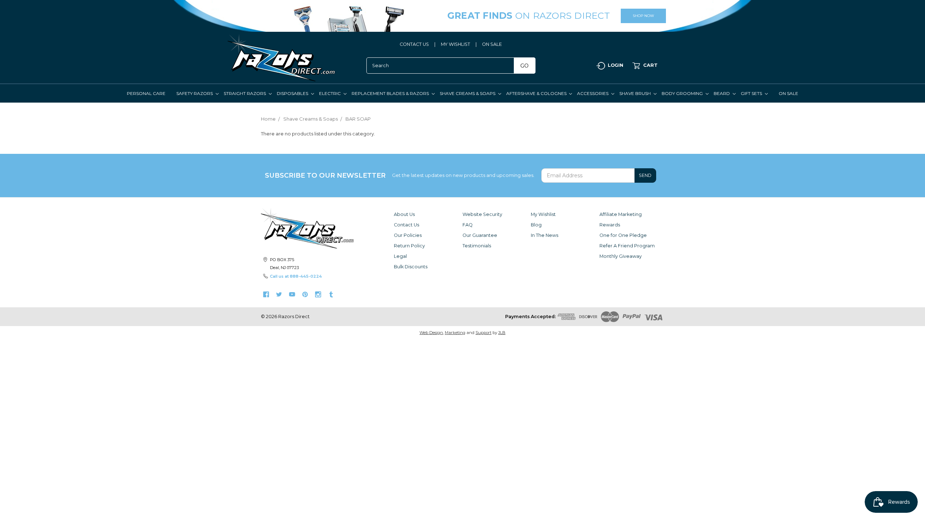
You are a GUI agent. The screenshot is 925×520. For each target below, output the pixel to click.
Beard (722, 93)
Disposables (293, 93)
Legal (400, 256)
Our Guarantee (479, 235)
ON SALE (492, 44)
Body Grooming (683, 93)
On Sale (788, 93)
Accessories (593, 93)
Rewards (609, 225)
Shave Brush (635, 93)
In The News (544, 235)
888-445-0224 (306, 276)
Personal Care (146, 93)
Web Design (431, 332)
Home (268, 119)
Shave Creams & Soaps (468, 93)
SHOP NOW (643, 15)
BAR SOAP (358, 119)
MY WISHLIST (455, 44)
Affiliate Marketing (620, 214)
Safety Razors (195, 93)
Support (483, 332)
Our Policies (408, 235)
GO (524, 65)
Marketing (455, 332)
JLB (501, 332)
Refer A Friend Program (627, 245)
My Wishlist (543, 214)
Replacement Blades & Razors (391, 93)
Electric (330, 93)
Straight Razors (245, 93)
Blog (536, 225)
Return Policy (409, 245)
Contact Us (406, 225)
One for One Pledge (623, 235)
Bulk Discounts (410, 266)
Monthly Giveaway (620, 256)
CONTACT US (414, 44)
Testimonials (476, 245)
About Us (404, 214)
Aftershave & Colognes (537, 93)
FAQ (467, 225)
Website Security (482, 214)
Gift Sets (752, 93)
